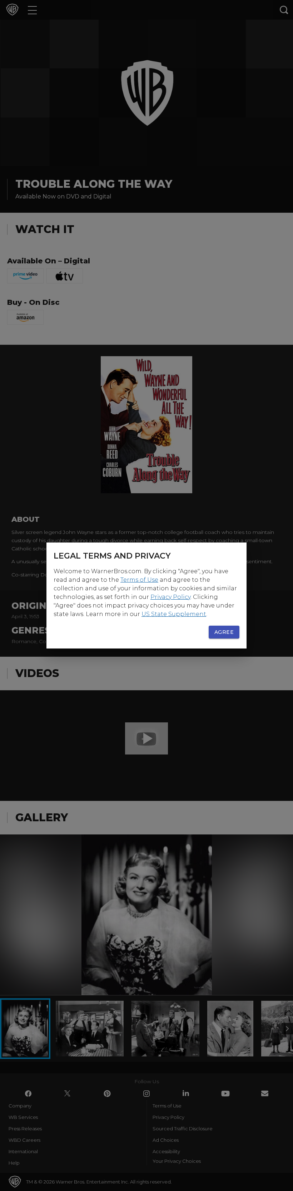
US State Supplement (173, 614)
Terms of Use (139, 579)
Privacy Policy (170, 597)
